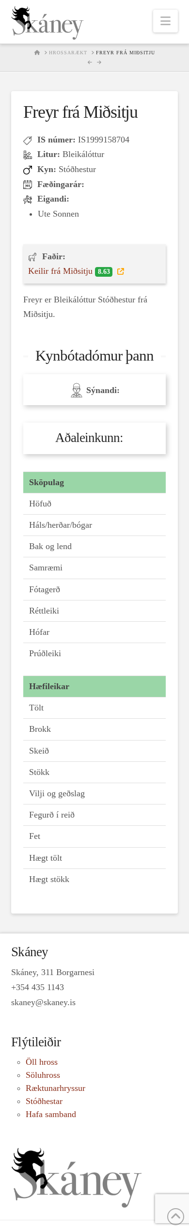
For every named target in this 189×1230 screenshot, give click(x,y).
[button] (165, 21)
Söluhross (43, 1075)
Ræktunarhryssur (55, 1088)
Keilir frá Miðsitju (69, 271)
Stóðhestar (44, 1101)
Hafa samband (51, 1114)
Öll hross (42, 1062)
